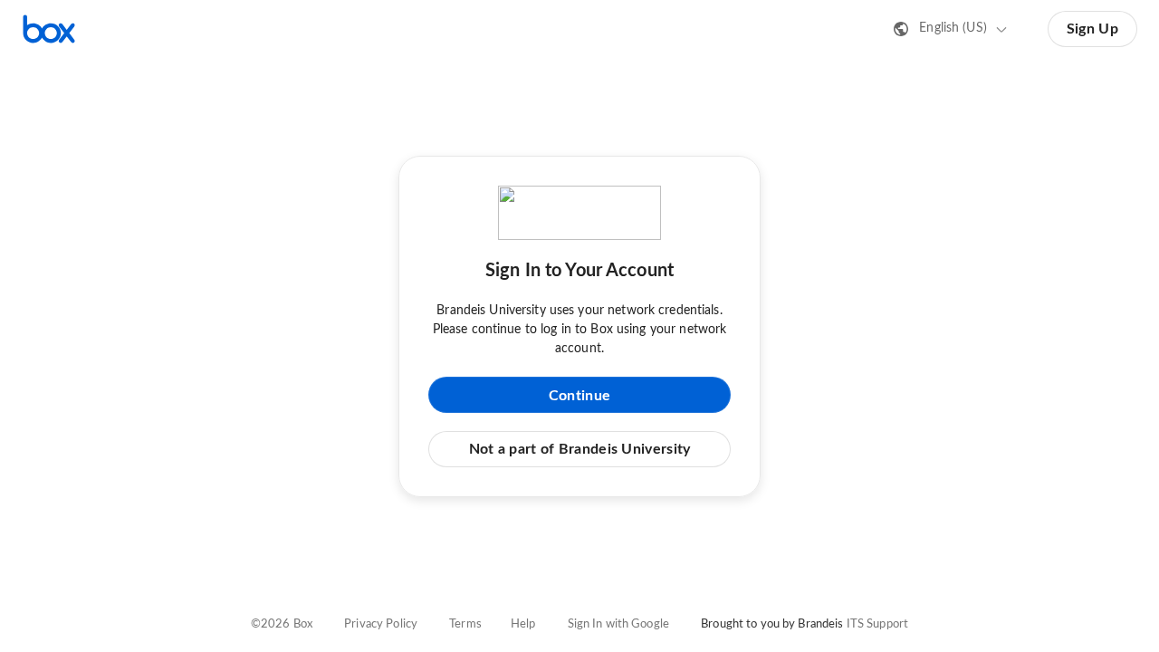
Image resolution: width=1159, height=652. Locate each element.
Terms (465, 624)
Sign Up (1092, 29)
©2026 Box (281, 624)
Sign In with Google (618, 624)
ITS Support (877, 624)
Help (523, 624)
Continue (579, 395)
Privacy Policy (380, 624)
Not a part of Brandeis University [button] (580, 449)
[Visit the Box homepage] (49, 28)
